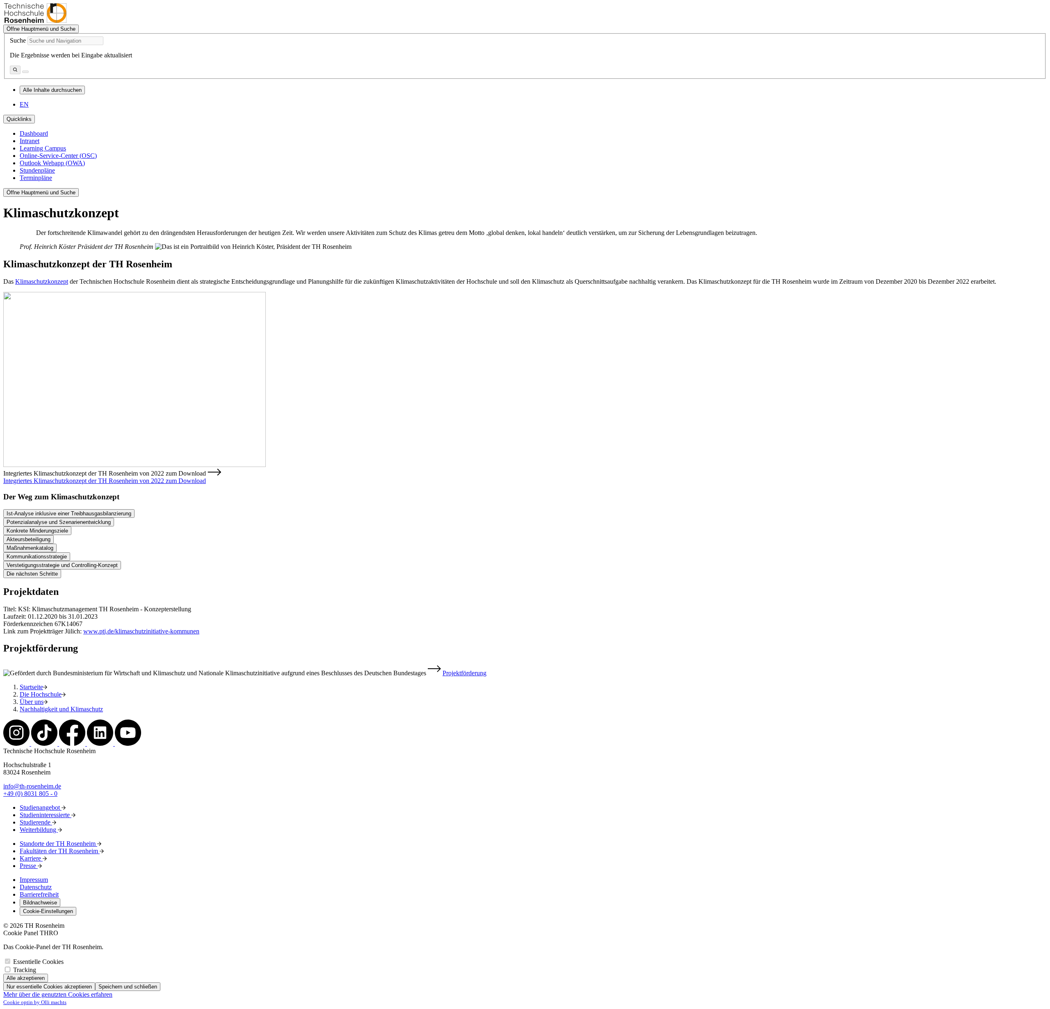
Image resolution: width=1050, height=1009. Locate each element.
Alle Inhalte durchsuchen (52, 90)
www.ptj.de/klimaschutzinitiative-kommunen (141, 631)
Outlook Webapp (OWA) (52, 162)
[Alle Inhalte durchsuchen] (15, 70)
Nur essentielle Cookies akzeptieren (49, 987)
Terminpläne (36, 177)
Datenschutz (36, 887)
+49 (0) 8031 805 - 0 (30, 793)
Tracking (24, 969)
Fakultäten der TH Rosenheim (60, 850)
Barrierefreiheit (39, 894)
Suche (18, 40)
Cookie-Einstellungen (48, 911)
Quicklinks (19, 119)
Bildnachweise (40, 903)
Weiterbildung (39, 829)
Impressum (34, 879)
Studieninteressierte (45, 814)
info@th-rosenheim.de (32, 786)
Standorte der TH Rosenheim (58, 843)
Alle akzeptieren (26, 978)
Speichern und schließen (127, 987)
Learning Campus (43, 148)
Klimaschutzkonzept (41, 281)
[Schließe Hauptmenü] (25, 72)
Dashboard (34, 133)
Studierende (36, 822)
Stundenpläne (37, 170)
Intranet (29, 140)
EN (24, 104)
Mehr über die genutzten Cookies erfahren (57, 994)
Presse (29, 865)
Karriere (31, 858)
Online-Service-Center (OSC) (58, 155)
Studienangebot (41, 807)
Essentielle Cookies (38, 961)
